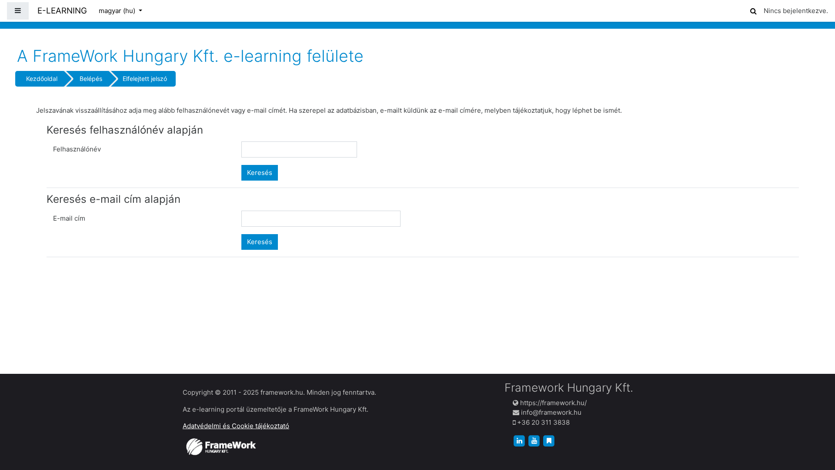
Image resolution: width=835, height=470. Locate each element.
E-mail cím (69, 218)
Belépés (91, 78)
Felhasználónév (77, 149)
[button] (753, 10)
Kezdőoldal (41, 78)
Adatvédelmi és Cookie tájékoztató (236, 426)
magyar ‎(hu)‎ (118, 11)
